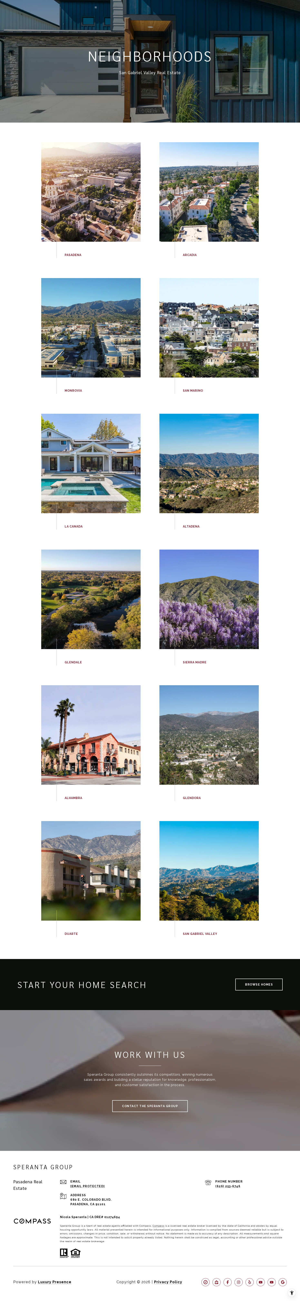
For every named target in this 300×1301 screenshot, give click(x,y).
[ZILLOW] (216, 1282)
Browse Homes (259, 984)
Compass (158, 1225)
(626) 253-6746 (227, 1186)
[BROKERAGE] (205, 1282)
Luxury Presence (54, 1282)
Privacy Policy (168, 1282)
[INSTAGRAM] (238, 1282)
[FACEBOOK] (227, 1282)
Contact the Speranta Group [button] (150, 1106)
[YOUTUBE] (261, 1282)
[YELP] (250, 1282)
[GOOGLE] (283, 1282)
